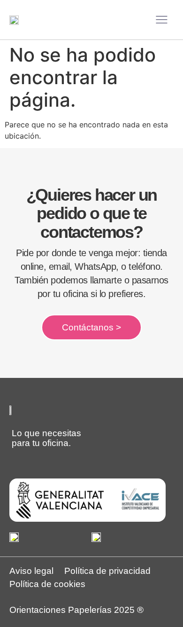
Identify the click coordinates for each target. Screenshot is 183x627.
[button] (162, 19)
